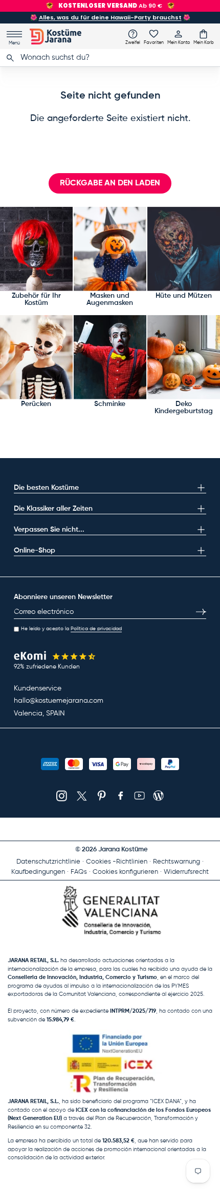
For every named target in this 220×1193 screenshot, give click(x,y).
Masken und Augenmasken (109, 299)
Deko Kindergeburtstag (184, 407)
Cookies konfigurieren (125, 872)
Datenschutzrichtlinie (48, 861)
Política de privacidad (96, 628)
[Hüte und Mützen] (183, 249)
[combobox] (110, 57)
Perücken (36, 404)
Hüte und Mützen (184, 295)
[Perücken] (36, 357)
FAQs (79, 872)
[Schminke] (110, 357)
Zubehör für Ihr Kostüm (36, 299)
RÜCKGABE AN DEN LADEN (110, 183)
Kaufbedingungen (38, 872)
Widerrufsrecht (186, 872)
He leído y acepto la (71, 628)
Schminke (109, 404)
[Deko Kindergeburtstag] (183, 357)
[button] (203, 36)
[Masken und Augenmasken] (110, 249)
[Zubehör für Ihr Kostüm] (36, 249)
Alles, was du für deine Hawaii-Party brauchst (110, 17)
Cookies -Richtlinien (116, 861)
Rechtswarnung (176, 861)
